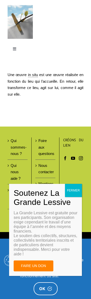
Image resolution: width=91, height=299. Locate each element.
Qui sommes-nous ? (18, 147)
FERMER (73, 190)
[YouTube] (73, 158)
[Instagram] (81, 158)
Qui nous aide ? (15, 172)
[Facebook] (65, 158)
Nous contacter (45, 168)
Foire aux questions (45, 147)
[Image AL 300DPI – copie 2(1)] (20, 7)
